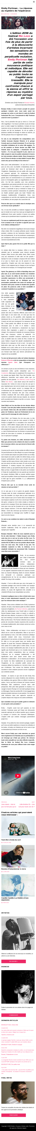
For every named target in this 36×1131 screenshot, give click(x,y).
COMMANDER (13, 1015)
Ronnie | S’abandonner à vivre (13, 869)
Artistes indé (25, 1126)
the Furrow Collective (21, 609)
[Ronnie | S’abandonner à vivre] (18, 856)
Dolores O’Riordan (7, 360)
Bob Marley (9, 381)
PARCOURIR (14, 1115)
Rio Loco (24, 36)
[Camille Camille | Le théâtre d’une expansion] (18, 885)
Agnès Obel (12, 362)
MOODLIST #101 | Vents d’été (9, 1025)
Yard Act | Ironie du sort (11, 840)
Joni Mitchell (21, 379)
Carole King (29, 379)
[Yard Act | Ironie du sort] (18, 827)
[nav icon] (34, 2)
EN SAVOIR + (13, 961)
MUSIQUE (14, 13)
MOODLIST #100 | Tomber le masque (11, 1044)
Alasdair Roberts (29, 102)
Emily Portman (17, 59)
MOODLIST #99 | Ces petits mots (10, 1064)
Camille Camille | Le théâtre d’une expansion (14, 899)
